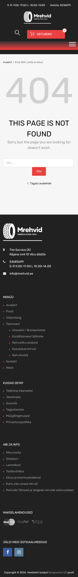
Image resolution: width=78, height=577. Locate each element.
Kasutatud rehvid (24, 349)
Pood (9, 311)
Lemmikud (13, 465)
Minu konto (13, 452)
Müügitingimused (17, 416)
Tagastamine (15, 409)
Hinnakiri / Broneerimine (28, 330)
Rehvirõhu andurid (25, 343)
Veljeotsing (13, 317)
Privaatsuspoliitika (18, 422)
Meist (9, 368)
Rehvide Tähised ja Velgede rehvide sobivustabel (39, 490)
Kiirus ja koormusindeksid (23, 477)
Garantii (11, 403)
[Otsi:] (39, 163)
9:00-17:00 (20, 5)
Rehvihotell (20, 355)
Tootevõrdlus (15, 471)
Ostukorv (12, 459)
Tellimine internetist (19, 391)
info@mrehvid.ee (21, 273)
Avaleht (7, 62)
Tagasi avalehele (40, 183)
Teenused (13, 324)
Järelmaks (13, 397)
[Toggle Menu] (72, 45)
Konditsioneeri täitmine (28, 336)
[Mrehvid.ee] (37, 23)
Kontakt (11, 361)
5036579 (65, 5)
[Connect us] (7, 552)
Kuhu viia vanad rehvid (21, 484)
